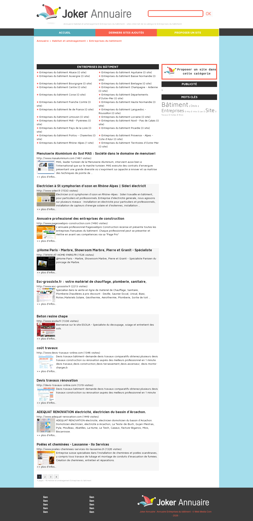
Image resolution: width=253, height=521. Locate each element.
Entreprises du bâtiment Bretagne (121, 83)
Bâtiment (175, 104)
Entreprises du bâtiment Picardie (120, 127)
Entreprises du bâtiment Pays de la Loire (63, 127)
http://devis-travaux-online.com (56, 385)
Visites (173, 115)
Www (181, 115)
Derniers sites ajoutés (126, 32)
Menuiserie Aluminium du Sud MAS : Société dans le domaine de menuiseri (96, 153)
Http (188, 112)
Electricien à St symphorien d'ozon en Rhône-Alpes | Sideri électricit (91, 186)
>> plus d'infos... (46, 176)
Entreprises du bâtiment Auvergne (59, 76)
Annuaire (43, 40)
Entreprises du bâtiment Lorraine (121, 116)
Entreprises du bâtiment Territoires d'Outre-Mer (130, 142)
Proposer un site (187, 32)
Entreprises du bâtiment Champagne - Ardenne (129, 87)
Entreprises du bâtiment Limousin (59, 116)
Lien (201, 112)
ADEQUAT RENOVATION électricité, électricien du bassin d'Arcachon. (91, 412)
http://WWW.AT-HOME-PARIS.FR (57, 254)
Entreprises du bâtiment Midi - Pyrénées (63, 120)
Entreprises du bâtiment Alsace (58, 72)
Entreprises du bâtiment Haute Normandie (126, 101)
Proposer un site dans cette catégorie (196, 71)
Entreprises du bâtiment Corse (57, 94)
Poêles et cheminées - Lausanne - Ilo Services (73, 444)
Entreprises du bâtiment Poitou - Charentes (65, 135)
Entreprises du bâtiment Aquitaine (121, 72)
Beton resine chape (52, 316)
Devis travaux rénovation (57, 380)
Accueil (65, 32)
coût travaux (47, 348)
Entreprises (173, 110)
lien (45, 497)
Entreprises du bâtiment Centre (58, 87)
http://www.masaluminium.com (55, 158)
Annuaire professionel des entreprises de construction (80, 218)
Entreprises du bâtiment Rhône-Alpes (61, 142)
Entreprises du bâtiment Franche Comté (63, 101)
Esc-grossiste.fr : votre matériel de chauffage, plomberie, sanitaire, (92, 281)
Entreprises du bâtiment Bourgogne (60, 83)
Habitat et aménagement (69, 40)
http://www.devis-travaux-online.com (60, 352)
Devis (194, 105)
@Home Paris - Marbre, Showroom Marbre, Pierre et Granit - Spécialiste (94, 250)
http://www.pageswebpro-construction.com (63, 223)
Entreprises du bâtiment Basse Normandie (126, 76)
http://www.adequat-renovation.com (59, 416)
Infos (195, 112)
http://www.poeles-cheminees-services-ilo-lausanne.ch (70, 449)
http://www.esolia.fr (49, 320)
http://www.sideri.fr (48, 190)
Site (210, 110)
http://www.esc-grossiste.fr (53, 286)
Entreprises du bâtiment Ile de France (61, 109)
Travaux (165, 115)
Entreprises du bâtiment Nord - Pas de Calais (128, 120)
